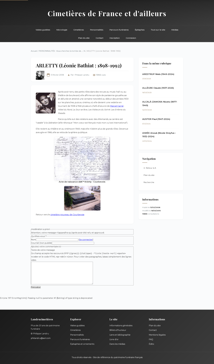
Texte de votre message (43, 250)
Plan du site (84, 38)
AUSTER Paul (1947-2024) (156, 119)
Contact (99, 38)
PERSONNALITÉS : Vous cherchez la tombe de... (60, 51)
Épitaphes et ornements (82, 344)
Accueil (34, 51)
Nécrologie (61, 30)
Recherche (149, 182)
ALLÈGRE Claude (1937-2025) (158, 88)
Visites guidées (43, 30)
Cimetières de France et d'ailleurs (107, 13)
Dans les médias (117, 344)
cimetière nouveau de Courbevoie (67, 214)
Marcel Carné (116, 106)
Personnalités (96, 30)
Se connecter (86, 239)
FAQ (151, 339)
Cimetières (78, 30)
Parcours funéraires (119, 30)
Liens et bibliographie (119, 335)
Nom (33, 239)
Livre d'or (114, 339)
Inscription (114, 38)
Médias (174, 30)
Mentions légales (157, 335)
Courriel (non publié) (41, 243)
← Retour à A (150, 168)
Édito (151, 344)
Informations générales (120, 325)
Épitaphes (140, 30)
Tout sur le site (158, 30)
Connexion (131, 38)
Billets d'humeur (117, 330)
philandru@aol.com (41, 338)
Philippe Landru (82, 75)
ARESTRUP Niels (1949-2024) (158, 74)
